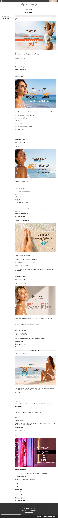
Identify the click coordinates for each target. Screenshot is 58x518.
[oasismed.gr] (29, 4)
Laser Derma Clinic (5, 16)
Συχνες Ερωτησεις (48, 505)
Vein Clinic (13, 505)
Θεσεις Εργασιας (38, 505)
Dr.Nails (31, 505)
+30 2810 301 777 (25, 510)
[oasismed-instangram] (26, 512)
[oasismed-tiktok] (32, 512)
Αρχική (27, 9)
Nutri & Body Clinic (5, 18)
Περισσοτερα (48, 516)
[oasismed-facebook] (28, 512)
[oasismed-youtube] (30, 512)
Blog (55, 505)
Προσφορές (30, 9)
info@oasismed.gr (33, 510)
